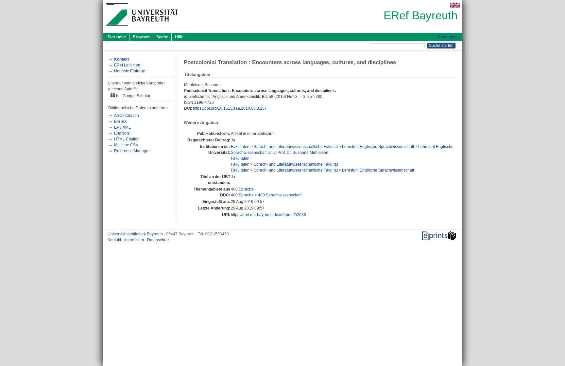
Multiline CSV (126, 145)
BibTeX (120, 121)
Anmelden (446, 37)
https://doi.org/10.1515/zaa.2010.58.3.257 (230, 108)
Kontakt (115, 240)
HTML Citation (127, 139)
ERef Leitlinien (127, 65)
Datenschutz (158, 240)
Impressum (134, 240)
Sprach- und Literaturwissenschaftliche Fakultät (296, 146)
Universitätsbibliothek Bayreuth (136, 234)
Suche (162, 37)
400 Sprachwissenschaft (279, 195)
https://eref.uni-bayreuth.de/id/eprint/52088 (268, 214)
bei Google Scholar (132, 96)
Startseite (117, 37)
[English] (455, 5)
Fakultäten (240, 146)
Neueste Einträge (129, 71)
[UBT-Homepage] (142, 27)
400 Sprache (242, 189)
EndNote (122, 133)
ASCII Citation (126, 115)
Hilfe (179, 37)
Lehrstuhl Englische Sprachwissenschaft (378, 146)
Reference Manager (132, 151)
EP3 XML (122, 127)
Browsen (141, 37)
